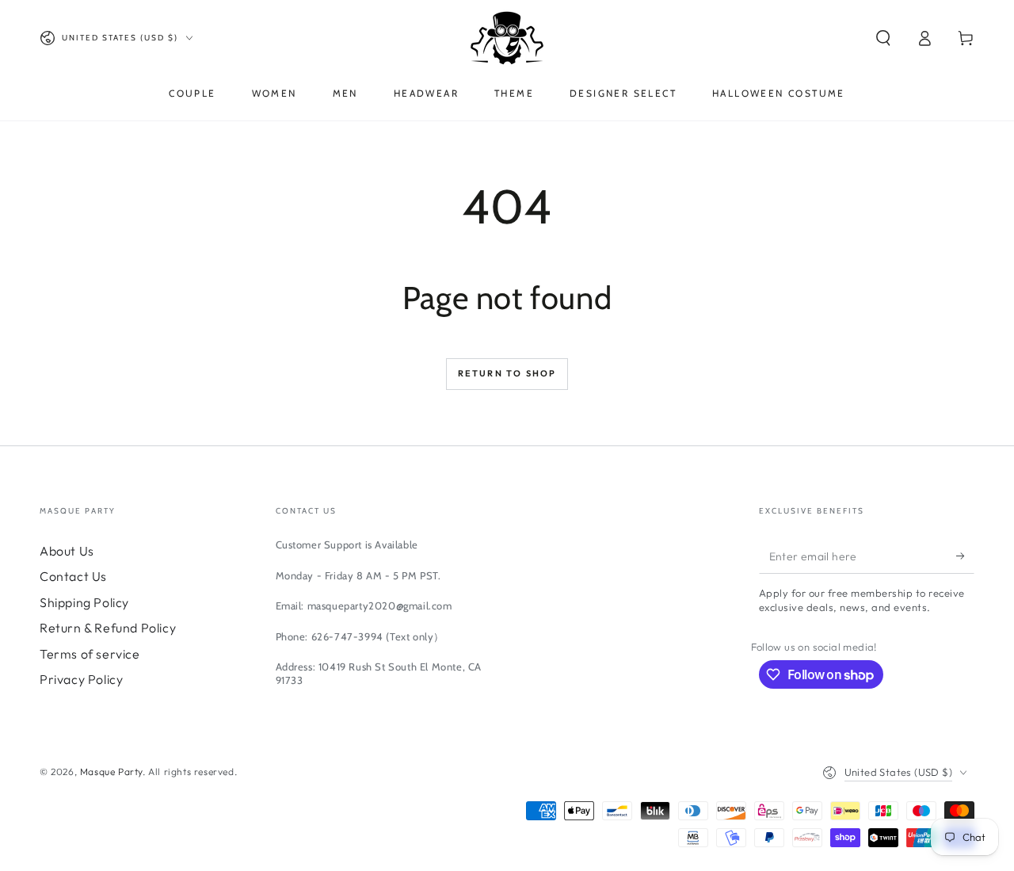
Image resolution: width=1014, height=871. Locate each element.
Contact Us (73, 576)
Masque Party (111, 771)
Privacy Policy (81, 679)
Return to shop (507, 373)
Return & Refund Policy (108, 628)
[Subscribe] (965, 555)
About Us (67, 551)
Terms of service (90, 654)
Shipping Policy (84, 602)
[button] (883, 38)
